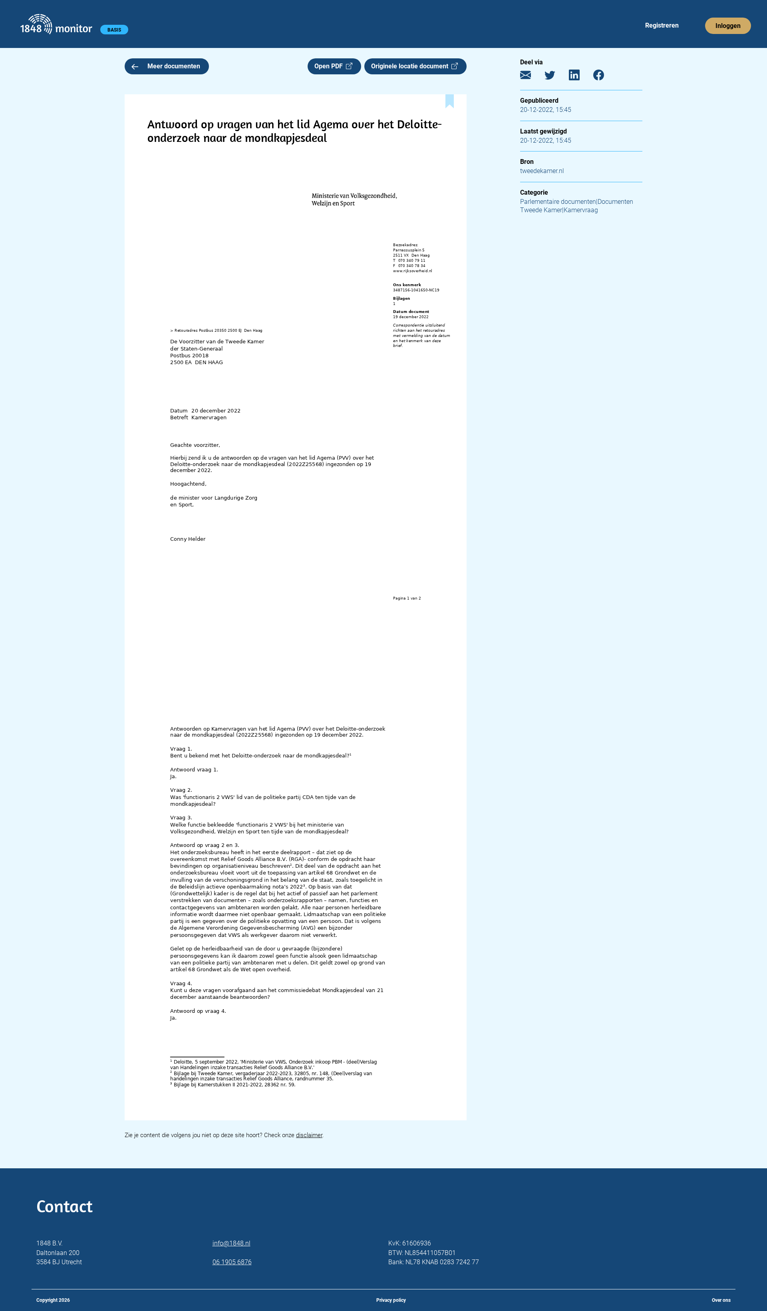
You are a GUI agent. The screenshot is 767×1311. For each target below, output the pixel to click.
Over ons (721, 1300)
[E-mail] (531, 77)
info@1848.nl (231, 1243)
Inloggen (728, 26)
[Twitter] (555, 77)
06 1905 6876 (232, 1262)
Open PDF (330, 66)
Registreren (662, 25)
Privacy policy (391, 1300)
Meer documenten (173, 66)
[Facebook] (604, 77)
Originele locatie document (411, 66)
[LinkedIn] (580, 77)
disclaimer (309, 1135)
